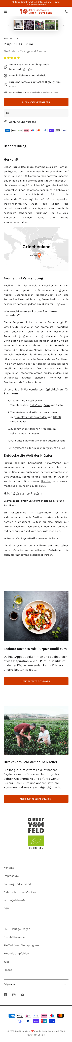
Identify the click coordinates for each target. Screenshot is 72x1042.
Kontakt (9, 867)
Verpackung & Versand (22, 92)
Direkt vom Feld (11, 39)
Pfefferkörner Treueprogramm (23, 945)
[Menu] (5, 11)
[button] (12, 58)
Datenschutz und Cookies (20, 892)
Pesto (35, 433)
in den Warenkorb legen (36, 102)
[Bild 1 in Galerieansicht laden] (18, 25)
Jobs (7, 961)
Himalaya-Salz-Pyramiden (31, 417)
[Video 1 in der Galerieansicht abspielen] (50, 25)
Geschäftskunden (15, 937)
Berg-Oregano (12, 476)
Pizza (47, 405)
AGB (6, 908)
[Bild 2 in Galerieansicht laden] (29, 25)
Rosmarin (28, 476)
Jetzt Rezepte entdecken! (36, 681)
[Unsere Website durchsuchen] (66, 11)
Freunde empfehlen (16, 953)
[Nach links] (8, 25)
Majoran (47, 476)
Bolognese (36, 405)
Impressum (11, 875)
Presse (8, 969)
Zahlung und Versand (17, 884)
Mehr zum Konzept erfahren (36, 799)
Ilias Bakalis (19, 180)
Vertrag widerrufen (15, 900)
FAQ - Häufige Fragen (17, 928)
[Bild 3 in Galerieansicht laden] (39, 25)
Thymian (46, 481)
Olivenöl (61, 440)
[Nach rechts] (63, 25)
